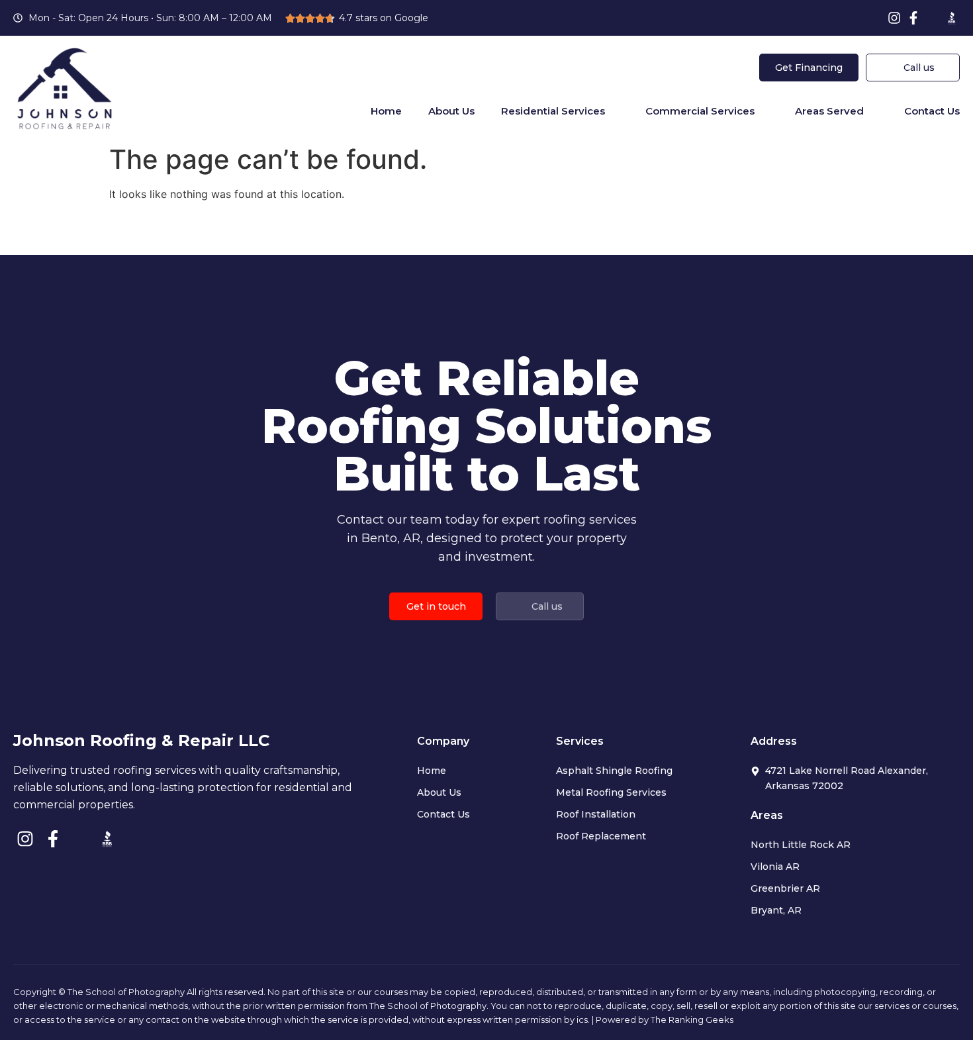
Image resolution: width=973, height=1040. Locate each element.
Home (386, 111)
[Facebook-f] (913, 18)
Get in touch (436, 606)
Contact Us (932, 111)
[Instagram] (894, 18)
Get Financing (809, 67)
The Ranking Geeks (692, 1019)
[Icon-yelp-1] (933, 18)
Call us (919, 67)
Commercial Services (700, 111)
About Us (451, 111)
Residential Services (553, 111)
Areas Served (829, 111)
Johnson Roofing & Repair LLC (141, 740)
